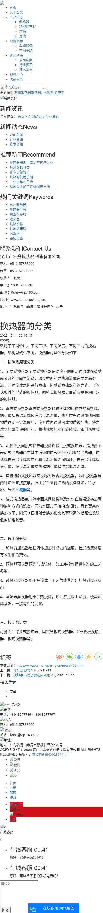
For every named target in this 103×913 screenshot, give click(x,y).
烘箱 (22, 31)
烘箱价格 (16, 223)
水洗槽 (15, 233)
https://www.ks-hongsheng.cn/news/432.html (50, 665)
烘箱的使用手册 (21, 176)
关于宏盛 (16, 12)
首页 (13, 7)
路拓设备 (16, 238)
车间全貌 (26, 50)
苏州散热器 (22, 92)
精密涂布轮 (56, 92)
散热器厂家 (39, 92)
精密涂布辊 (27, 26)
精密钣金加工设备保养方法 (30, 186)
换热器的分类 (20, 167)
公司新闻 (26, 59)
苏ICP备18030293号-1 (49, 754)
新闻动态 (16, 55)
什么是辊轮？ (20, 172)
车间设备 (26, 45)
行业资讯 (26, 64)
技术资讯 (26, 69)
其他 (22, 36)
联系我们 (16, 79)
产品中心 (16, 16)
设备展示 (16, 40)
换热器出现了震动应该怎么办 (31, 162)
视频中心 (16, 74)
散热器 (24, 21)
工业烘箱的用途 (21, 181)
